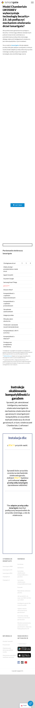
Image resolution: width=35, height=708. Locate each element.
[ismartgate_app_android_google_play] (24, 649)
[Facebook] (19, 662)
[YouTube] (26, 662)
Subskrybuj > (23, 643)
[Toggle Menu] (32, 2)
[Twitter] (22, 662)
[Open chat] (30, 703)
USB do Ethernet (8, 356)
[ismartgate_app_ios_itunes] (24, 655)
